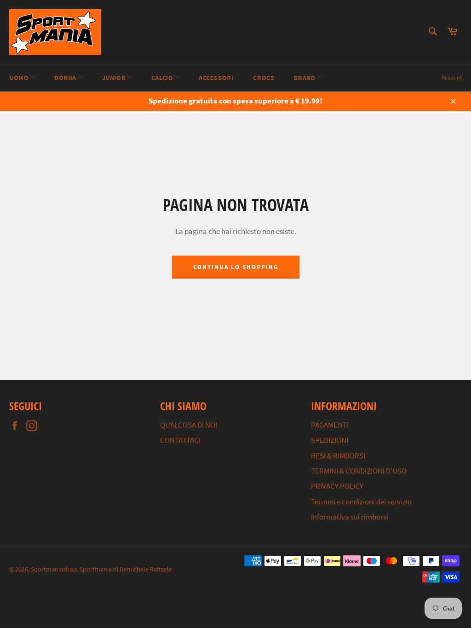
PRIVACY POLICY (337, 486)
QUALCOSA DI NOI (188, 425)
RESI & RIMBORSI (338, 456)
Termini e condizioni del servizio (361, 502)
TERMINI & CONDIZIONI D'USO (359, 471)
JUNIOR (114, 78)
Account (452, 77)
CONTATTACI (180, 440)
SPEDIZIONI (329, 440)
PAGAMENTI (330, 425)
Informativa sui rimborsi (349, 517)
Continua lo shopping (235, 267)
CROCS (263, 78)
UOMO (19, 78)
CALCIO (163, 78)
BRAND (305, 78)
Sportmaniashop (54, 569)
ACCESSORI (216, 78)
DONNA (66, 78)
